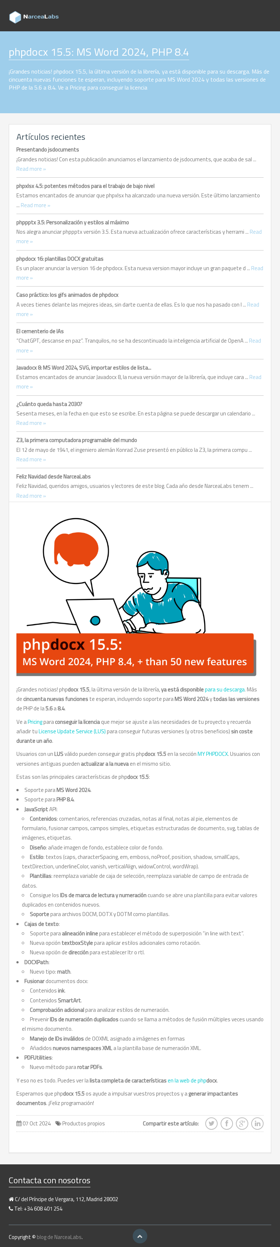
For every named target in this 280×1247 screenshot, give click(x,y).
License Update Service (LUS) (72, 731)
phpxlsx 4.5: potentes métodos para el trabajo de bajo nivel (85, 186)
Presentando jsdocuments (47, 149)
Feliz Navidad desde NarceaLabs (53, 476)
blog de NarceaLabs (59, 1237)
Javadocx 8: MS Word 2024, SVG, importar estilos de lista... (83, 367)
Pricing (35, 722)
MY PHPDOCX (213, 754)
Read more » (31, 169)
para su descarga (225, 689)
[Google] (242, 1125)
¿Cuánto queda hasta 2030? (49, 404)
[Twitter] (211, 1125)
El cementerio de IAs (40, 331)
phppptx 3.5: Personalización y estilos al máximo (72, 222)
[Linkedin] (257, 1125)
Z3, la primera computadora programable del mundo (76, 440)
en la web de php (192, 1080)
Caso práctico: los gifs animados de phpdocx (67, 295)
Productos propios (83, 1123)
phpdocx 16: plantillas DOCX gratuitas (60, 258)
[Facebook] (226, 1125)
